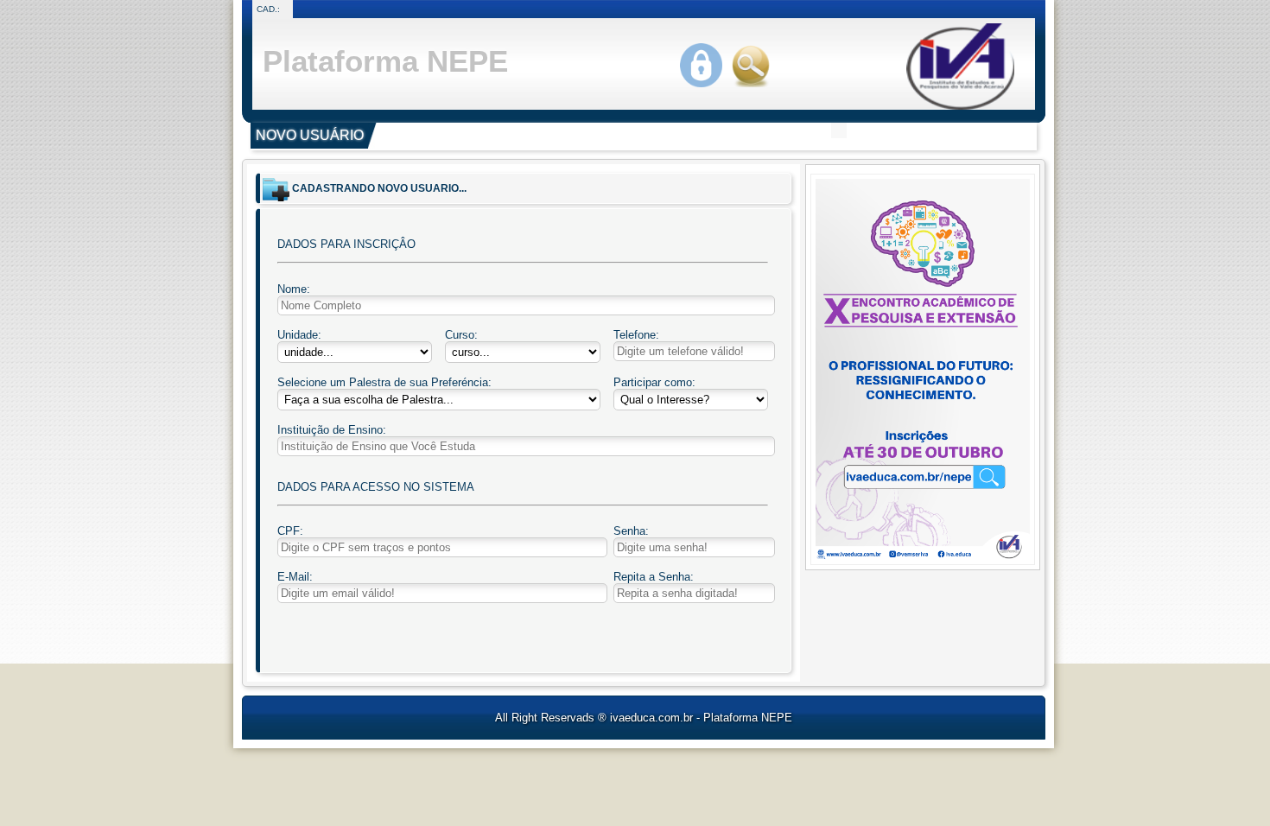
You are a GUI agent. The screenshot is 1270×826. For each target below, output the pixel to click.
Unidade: (299, 334)
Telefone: (636, 334)
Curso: (461, 334)
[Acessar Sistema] (705, 87)
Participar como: (654, 382)
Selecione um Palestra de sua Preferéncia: (384, 382)
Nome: (293, 289)
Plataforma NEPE (385, 61)
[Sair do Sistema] (755, 87)
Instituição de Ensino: (331, 429)
